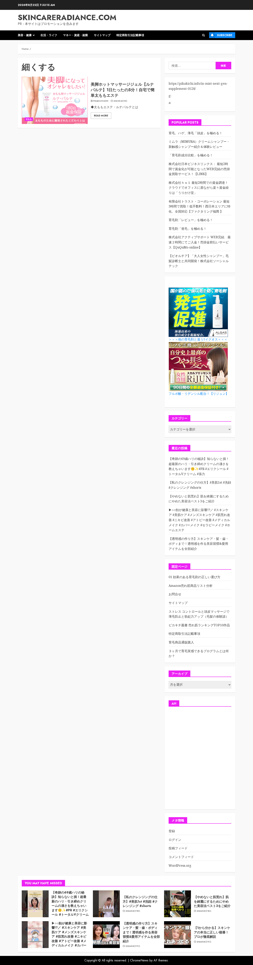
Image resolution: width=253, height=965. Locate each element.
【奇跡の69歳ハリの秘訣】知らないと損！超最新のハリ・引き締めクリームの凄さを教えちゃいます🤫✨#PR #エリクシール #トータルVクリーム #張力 (70, 905)
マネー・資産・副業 (75, 35)
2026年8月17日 (133, 946)
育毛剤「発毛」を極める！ (188, 228)
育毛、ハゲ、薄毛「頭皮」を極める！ (195, 133)
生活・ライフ (49, 35)
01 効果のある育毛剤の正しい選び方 (194, 577)
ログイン (175, 839)
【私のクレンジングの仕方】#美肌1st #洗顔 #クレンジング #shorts (140, 901)
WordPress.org (180, 865)
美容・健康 (25, 35)
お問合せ (175, 594)
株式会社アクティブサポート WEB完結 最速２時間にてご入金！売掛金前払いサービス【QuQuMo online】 (200, 242)
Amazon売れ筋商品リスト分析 (190, 585)
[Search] (203, 35)
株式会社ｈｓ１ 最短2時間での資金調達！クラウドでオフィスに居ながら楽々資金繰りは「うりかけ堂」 (199, 187)
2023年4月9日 (120, 101)
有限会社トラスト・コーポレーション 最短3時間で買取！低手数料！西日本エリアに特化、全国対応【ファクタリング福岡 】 (199, 206)
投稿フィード (178, 848)
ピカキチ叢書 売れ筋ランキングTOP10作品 (199, 625)
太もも (29, 119)
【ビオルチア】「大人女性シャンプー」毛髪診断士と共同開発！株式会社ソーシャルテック (199, 261)
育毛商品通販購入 (181, 642)
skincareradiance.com (67, 17)
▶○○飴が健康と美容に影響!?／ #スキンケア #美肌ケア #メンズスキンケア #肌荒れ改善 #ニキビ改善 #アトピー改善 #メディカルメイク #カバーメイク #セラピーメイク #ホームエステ (199, 520)
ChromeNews (139, 960)
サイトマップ (102, 35)
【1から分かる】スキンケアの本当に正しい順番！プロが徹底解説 (212, 932)
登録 (172, 831)
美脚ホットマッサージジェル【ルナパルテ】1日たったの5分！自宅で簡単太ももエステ (123, 90)
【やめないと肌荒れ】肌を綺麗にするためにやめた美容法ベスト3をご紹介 (212, 901)
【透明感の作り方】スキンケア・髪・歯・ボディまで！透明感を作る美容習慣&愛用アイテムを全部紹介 (199, 543)
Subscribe (224, 35)
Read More (101, 115)
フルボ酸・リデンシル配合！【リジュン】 (199, 393)
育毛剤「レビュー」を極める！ (191, 220)
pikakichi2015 (100, 101)
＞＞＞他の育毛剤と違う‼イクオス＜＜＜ (198, 339)
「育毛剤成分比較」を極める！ (191, 155)
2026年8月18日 (204, 911)
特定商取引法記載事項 (130, 35)
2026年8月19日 (133, 911)
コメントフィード (181, 857)
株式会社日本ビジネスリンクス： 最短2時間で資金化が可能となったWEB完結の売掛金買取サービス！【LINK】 (199, 169)
